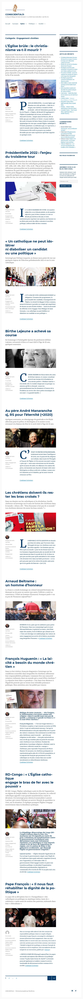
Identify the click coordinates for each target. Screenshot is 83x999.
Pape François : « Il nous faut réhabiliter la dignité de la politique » (30, 888)
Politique (32, 24)
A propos (15, 24)
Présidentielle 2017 (10, 307)
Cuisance (63, 144)
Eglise (22, 24)
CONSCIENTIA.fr (14, 14)
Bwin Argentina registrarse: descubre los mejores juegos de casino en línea (68, 89)
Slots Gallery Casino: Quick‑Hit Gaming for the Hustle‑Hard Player (69, 84)
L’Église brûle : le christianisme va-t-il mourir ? (26, 48)
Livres (11, 115)
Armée (7, 641)
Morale (7, 642)
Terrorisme (12, 642)
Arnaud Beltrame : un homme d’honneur (24, 583)
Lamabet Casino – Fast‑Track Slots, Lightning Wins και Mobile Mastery (69, 111)
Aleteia (47, 950)
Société (41, 24)
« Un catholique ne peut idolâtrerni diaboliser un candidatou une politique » (29, 247)
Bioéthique (8, 383)
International (8, 846)
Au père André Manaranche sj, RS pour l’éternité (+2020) (29, 413)
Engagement (8, 554)
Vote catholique (9, 308)
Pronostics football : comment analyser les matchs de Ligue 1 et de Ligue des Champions (69, 74)
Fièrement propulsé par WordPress (24, 991)
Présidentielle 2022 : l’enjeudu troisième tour (28, 155)
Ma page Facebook (67, 155)
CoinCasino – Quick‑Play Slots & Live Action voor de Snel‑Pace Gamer (69, 94)
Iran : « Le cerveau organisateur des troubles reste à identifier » (68, 145)
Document (8, 936)
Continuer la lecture (26, 140)
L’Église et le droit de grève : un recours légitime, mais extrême (68, 140)
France (12, 217)
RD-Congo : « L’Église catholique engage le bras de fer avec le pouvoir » (29, 780)
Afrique (7, 849)
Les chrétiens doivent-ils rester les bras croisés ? (29, 494)
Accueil (7, 24)
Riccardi (11, 117)
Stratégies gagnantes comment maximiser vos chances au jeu (67, 79)
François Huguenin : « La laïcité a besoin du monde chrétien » (30, 663)
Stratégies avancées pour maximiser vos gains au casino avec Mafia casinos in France (69, 69)
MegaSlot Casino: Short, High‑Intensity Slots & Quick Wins (68, 103)
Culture (7, 635)
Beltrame (11, 641)
